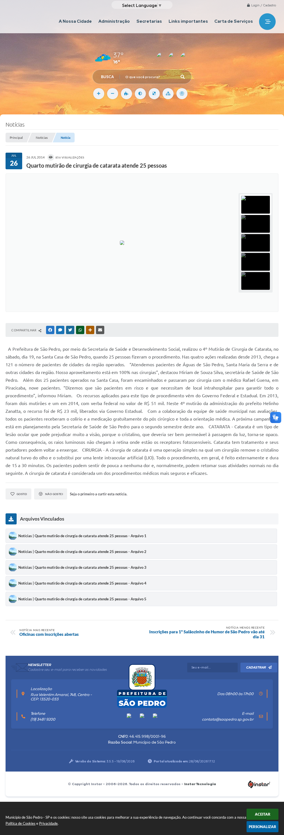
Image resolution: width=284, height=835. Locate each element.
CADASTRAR (256, 667)
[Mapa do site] (168, 93)
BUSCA (107, 77)
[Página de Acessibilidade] (182, 93)
